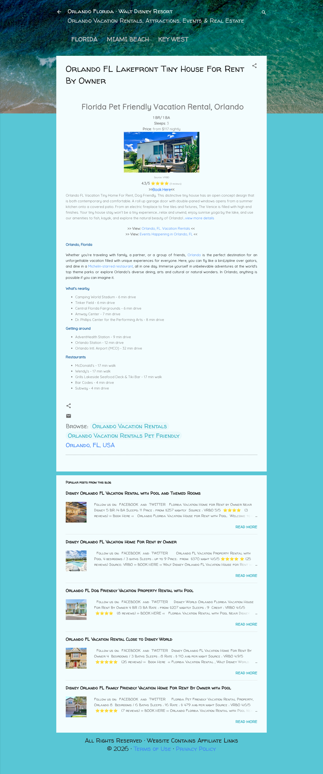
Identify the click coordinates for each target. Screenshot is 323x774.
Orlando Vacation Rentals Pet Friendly (123, 435)
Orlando (195, 255)
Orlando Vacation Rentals (129, 426)
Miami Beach (128, 39)
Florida (84, 39)
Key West (173, 39)
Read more (246, 526)
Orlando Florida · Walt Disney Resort (120, 11)
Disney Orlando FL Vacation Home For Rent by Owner (121, 542)
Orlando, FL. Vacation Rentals (166, 228)
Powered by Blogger (164, 762)
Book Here (162, 189)
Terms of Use (152, 749)
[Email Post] (68, 417)
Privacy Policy (196, 749)
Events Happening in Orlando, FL (166, 234)
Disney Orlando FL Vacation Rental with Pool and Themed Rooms (133, 493)
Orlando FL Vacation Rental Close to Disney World (119, 639)
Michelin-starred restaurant (110, 266)
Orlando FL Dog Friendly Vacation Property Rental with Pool (129, 590)
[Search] (264, 13)
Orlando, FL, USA (90, 445)
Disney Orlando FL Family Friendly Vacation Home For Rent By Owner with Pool (148, 688)
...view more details (198, 218)
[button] (254, 66)
